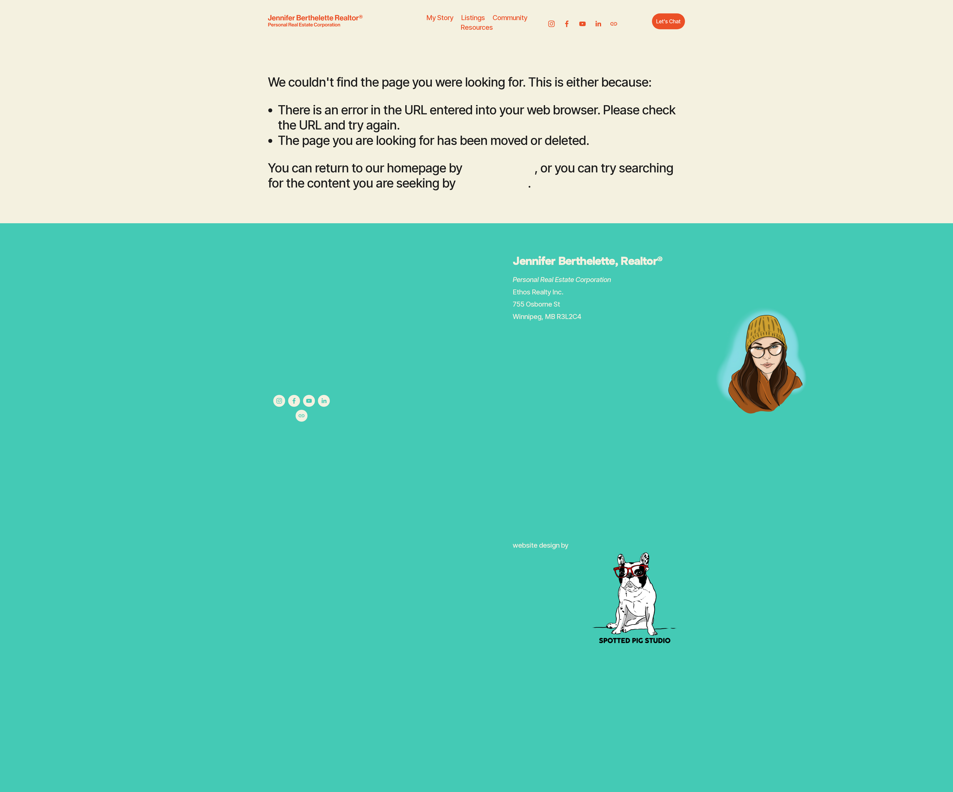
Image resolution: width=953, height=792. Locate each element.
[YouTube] (582, 21)
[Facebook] (567, 21)
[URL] (614, 21)
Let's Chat (668, 21)
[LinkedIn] (598, 21)
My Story (439, 17)
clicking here (500, 167)
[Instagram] (551, 21)
